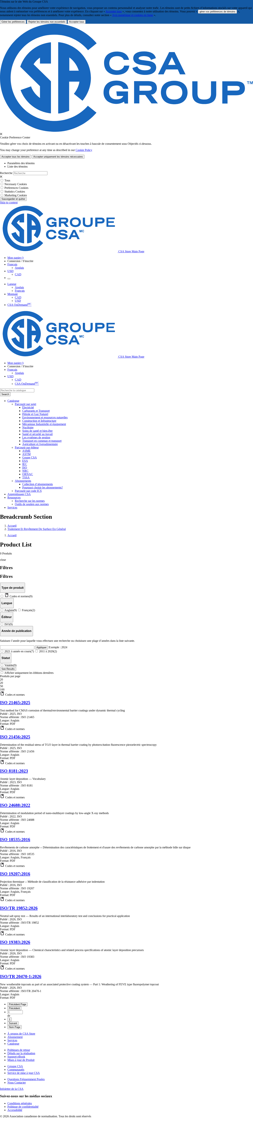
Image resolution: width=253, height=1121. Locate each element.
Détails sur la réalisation (21, 1053)
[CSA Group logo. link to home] (126, 130)
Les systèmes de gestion (36, 437)
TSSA (26, 477)
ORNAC (27, 474)
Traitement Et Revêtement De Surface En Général (36, 529)
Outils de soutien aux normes (32, 504)
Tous (7, 180)
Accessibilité (14, 1110)
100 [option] (2, 689)
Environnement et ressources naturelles (45, 417)
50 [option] (1, 686)
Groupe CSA (15, 1066)
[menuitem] (137, 407)
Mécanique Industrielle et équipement (44, 424)
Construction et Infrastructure (39, 420)
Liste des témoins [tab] (17, 166)
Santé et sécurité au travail (37, 434)
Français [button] (12, 264)
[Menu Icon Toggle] (8, 278)
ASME (26, 450)
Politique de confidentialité (23, 1106)
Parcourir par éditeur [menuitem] (27, 447)
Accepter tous (114, 11)
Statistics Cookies (14, 191)
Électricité (28, 407)
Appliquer (41, 647)
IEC (24, 464)
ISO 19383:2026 (15, 942)
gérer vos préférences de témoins (217, 11)
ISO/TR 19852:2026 (19, 908)
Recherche (6, 173)
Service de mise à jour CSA (23, 1072)
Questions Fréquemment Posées (26, 1079)
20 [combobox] (1, 679)
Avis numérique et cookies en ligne (132, 15)
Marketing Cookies (15, 195)
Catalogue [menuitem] (13, 400)
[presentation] (1, 134)
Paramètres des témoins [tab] (21, 163)
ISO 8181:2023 (14, 771)
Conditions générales (19, 1103)
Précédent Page (17, 1004)
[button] (126, 693)
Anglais (19, 267)
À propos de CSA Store (21, 1033)
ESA (25, 460)
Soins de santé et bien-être (37, 430)
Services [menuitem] (12, 507)
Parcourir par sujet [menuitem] (25, 404)
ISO (24, 467)
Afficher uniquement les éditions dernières (29, 672)
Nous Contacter (16, 1082)
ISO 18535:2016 (15, 839)
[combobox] (17, 390)
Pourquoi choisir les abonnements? (42, 487)
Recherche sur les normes (30, 500)
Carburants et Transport (36, 410)
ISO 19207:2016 (15, 873)
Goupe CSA (29, 457)
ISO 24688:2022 (15, 805)
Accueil (11, 525)
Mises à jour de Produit (20, 1060)
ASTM (26, 454)
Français (20, 290)
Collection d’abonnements (37, 484)
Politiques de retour (18, 1050)
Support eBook (16, 1056)
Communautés (15, 1069)
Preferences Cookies (16, 187)
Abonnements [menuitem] (23, 480)
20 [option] (1, 682)
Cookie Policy (84, 150)
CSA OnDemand (19, 304)
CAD (18, 274)
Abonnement (15, 1037)
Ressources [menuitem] (14, 497)
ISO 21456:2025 (15, 736)
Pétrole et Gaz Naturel (35, 414)
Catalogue (13, 1043)
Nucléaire (28, 427)
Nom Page (14, 1027)
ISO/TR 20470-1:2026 (20, 976)
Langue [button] (11, 284)
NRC (25, 470)
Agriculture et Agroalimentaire (40, 444)
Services (12, 1040)
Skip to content (9, 202)
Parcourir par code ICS (28, 490)
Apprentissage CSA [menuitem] (19, 494)
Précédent (14, 1008)
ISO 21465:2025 (15, 702)
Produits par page (10, 676)
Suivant (13, 1023)
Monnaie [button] (12, 294)
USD (10, 271)
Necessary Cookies (15, 184)
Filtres (6, 576)
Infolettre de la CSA (12, 1088)
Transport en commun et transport (41, 440)
